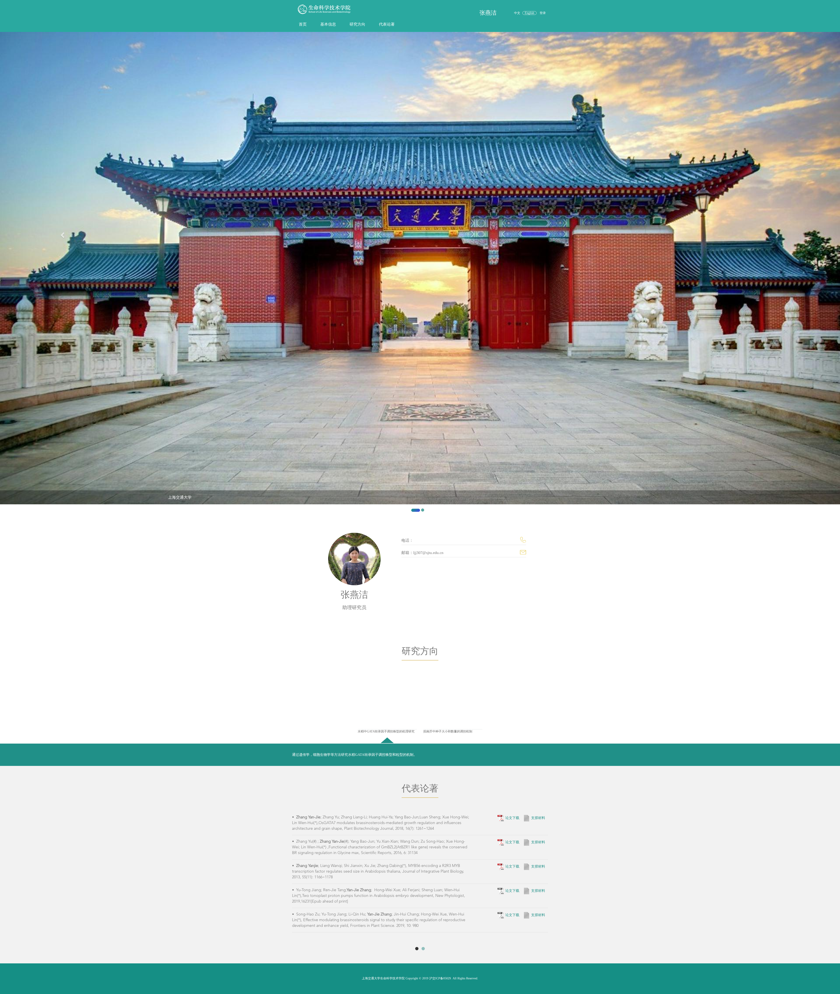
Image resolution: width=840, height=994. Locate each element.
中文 (517, 13)
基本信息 (328, 24)
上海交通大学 (180, 497)
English (529, 13)
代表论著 (387, 24)
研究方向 (357, 24)
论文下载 (512, 818)
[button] (63, 273)
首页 (303, 24)
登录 (543, 13)
